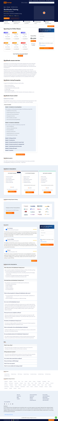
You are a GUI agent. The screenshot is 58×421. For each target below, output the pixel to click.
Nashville (10, 388)
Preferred (19, 172)
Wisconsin (46, 386)
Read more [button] (23, 162)
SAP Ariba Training (47, 374)
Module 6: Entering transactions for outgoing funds (14, 144)
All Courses (8, 7)
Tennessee (5, 388)
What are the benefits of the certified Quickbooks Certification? (16, 327)
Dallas (29, 383)
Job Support (30, 0)
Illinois (36, 383)
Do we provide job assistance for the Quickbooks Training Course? (16, 334)
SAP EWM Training (7, 375)
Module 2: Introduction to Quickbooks (12, 122)
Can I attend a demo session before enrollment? (13, 358)
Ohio (43, 383)
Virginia (16, 384)
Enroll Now (12, 191)
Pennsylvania (17, 386)
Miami (46, 384)
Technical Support (46, 398)
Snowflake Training (40, 374)
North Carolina (23, 386)
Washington (11, 384)
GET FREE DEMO (50, 26)
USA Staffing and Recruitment (50, 0)
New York (52, 383)
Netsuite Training (6, 374)
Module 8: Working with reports (11, 148)
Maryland (24, 384)
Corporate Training (35, 0)
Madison (50, 386)
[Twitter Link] (6, 404)
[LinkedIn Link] (13, 404)
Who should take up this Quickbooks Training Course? (14, 280)
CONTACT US (10, 212)
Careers (18, 398)
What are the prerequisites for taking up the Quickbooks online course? (17, 293)
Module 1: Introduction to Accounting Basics (13, 107)
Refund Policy (45, 397)
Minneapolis (41, 386)
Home (5, 7)
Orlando (50, 384)
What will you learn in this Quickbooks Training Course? (14, 267)
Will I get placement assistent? (9, 351)
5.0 (16, 15)
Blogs (18, 397)
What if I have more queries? (9, 363)
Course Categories (25, 2)
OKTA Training (20, 374)
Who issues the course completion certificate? (12, 312)
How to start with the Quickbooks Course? (12, 302)
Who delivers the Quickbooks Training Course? (12, 320)
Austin (32, 383)
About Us (18, 394)
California (5, 383)
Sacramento (16, 383)
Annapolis (29, 384)
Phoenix (32, 386)
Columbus (47, 383)
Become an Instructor (42, 0)
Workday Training (13, 374)
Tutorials (31, 398)
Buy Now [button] (47, 192)
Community (32, 396)
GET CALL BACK (46, 48)
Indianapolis (34, 384)
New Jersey (6, 384)
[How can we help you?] (56, 417)
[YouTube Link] (8, 404)
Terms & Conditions (46, 396)
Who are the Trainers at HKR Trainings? (11, 361)
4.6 (6, 15)
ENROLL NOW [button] (33, 40)
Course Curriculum (7, 104)
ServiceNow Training (33, 374)
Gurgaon (34, 381)
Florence (19, 388)
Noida (48, 381)
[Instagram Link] (11, 404)
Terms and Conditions (42, 45)
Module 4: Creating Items (10, 140)
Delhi (19, 381)
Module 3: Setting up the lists (10, 138)
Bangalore (10, 381)
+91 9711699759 (7, 401)
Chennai (15, 381)
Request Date (20, 55)
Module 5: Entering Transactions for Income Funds (14, 142)
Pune (22, 381)
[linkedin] (6, 229)
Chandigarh (39, 381)
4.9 (11, 15)
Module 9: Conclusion (9, 150)
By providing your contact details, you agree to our (46, 44)
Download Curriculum (15, 18)
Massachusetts (6, 386)
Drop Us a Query (51, 420)
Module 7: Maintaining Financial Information (13, 146)
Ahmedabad (44, 381)
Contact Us (19, 396)
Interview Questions (33, 394)
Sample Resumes (33, 400)
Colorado (21, 383)
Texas (25, 383)
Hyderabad (6, 381)
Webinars (31, 397)
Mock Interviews (45, 400)
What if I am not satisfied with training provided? (13, 366)
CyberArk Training (26, 374)
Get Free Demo (6, 18)
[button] (7, 36)
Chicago (40, 383)
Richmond (20, 384)
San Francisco (11, 383)
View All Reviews (34, 260)
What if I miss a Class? (8, 345)
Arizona (28, 386)
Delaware (11, 386)
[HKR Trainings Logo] (8, 2)
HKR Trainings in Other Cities (9, 414)
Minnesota (36, 386)
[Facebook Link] (4, 404)
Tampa (42, 384)
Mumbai (26, 381)
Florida (38, 384)
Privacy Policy (45, 394)
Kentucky (15, 388)
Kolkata (30, 381)
